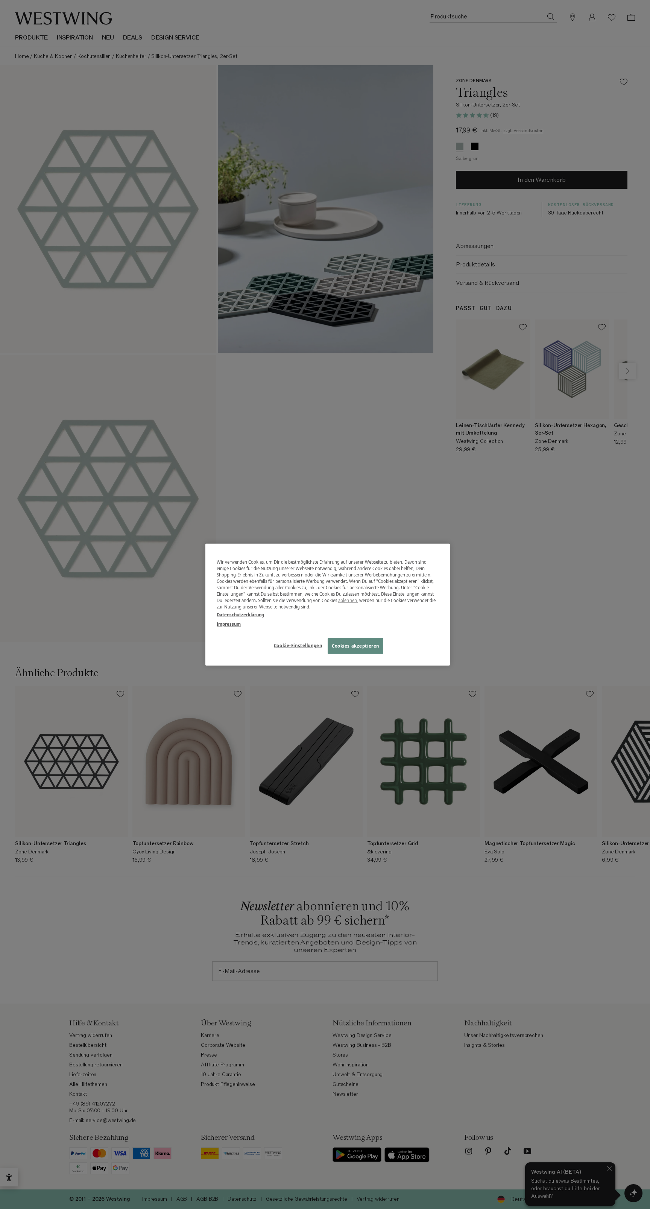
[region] (327, 604)
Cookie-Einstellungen (298, 645)
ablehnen (347, 600)
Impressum (229, 624)
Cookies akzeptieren (355, 646)
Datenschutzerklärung (240, 614)
